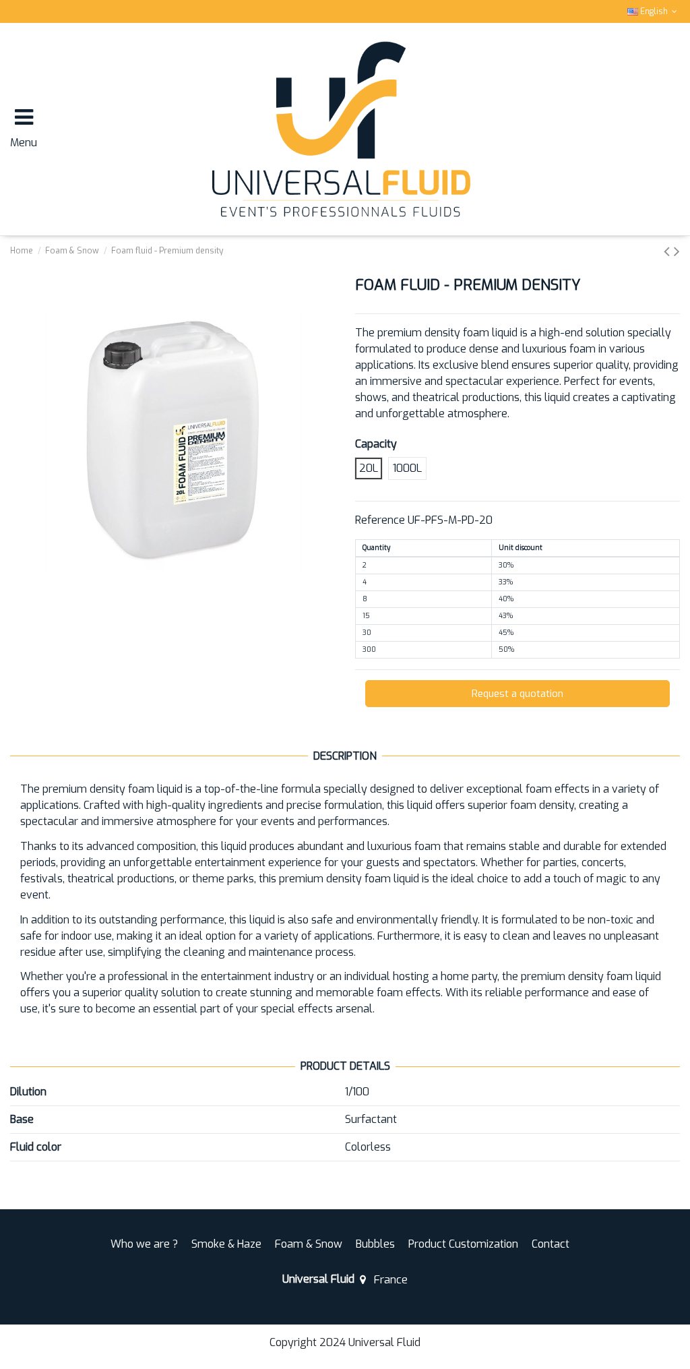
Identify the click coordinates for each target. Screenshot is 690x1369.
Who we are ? (144, 1244)
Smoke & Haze (226, 1244)
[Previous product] (669, 251)
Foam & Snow (308, 1244)
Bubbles (375, 1244)
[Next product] (677, 251)
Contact (550, 1244)
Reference (380, 520)
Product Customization (463, 1244)
